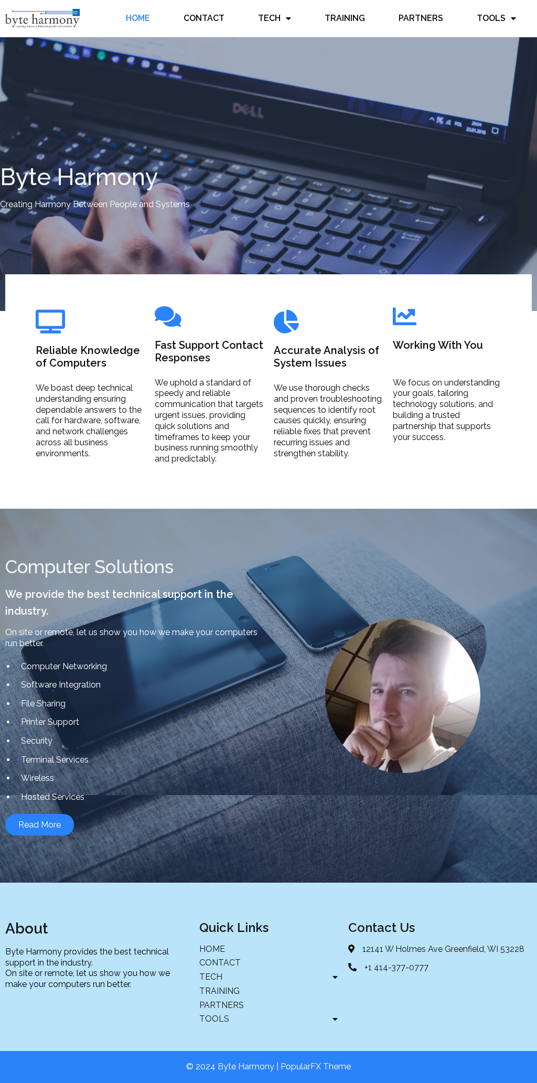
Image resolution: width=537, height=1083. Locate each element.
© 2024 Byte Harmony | (233, 1066)
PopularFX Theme (316, 1066)
